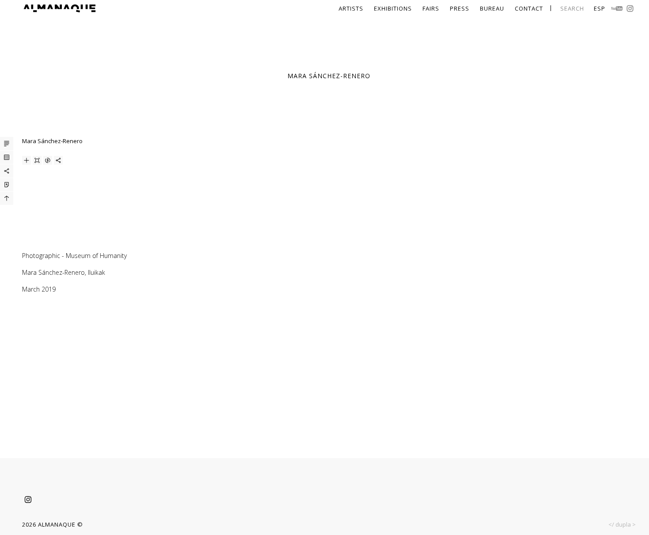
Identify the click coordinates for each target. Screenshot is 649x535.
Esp (599, 8)
